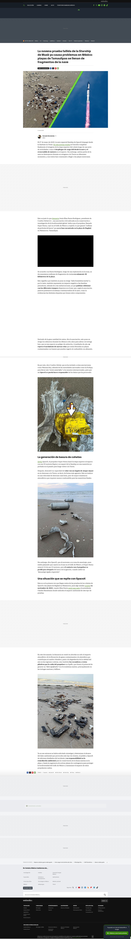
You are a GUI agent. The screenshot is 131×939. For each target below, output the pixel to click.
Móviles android (57, 881)
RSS (88, 887)
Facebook (94, 5)
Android (58, 41)
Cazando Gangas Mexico (57, 873)
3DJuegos (38, 908)
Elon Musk (59, 772)
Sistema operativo (78, 41)
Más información (77, 937)
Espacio (45, 772)
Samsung (45, 41)
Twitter (96, 5)
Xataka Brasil (27, 929)
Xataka (25, 908)
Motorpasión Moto (77, 910)
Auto (52, 5)
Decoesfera (88, 910)
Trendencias (89, 908)
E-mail (58, 68)
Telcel (54, 884)
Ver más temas (28, 888)
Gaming (39, 5)
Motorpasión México (76, 927)
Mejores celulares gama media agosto (43, 862)
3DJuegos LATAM (40, 927)
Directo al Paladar (65, 908)
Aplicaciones (56, 877)
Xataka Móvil (27, 910)
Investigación (27, 872)
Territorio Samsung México (66, 5)
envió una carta (74, 588)
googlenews (104, 5)
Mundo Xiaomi (27, 917)
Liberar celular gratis (99, 862)
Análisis (40, 872)
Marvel (92, 41)
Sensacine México (52, 927)
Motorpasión (76, 908)
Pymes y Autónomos (101, 910)
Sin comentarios (44, 68)
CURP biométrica (88, 862)
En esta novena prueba (61, 145)
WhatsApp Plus (78, 862)
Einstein (64, 41)
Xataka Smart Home (27, 914)
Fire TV (70, 41)
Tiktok (107, 5)
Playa (72, 772)
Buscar (104, 894)
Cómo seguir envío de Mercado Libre (63, 862)
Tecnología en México (43, 881)
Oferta (36, 41)
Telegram (85, 887)
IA (40, 41)
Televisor (87, 41)
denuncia (55, 218)
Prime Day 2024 (27, 881)
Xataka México (27, 927)
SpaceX (52, 772)
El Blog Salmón (101, 908)
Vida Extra (38, 910)
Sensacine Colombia (50, 929)
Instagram (102, 5)
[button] (49, 136)
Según (40, 462)
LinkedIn (94, 887)
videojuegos (41, 884)
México (78, 772)
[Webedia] (104, 1)
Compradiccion (89, 912)
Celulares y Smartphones (41, 877)
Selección (30, 5)
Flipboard (55, 68)
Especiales (26, 877)
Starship (66, 772)
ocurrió (87, 586)
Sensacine (50, 908)
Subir (103, 900)
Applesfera (26, 912)
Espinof (50, 910)
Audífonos (52, 41)
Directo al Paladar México (65, 927)
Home (46, 5)
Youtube (99, 5)
